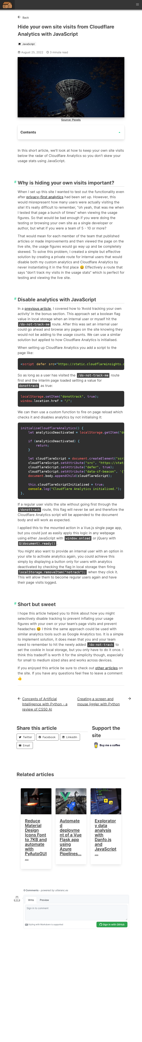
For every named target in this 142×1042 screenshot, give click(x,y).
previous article (38, 308)
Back (26, 17)
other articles (106, 668)
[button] (137, 4)
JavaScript (28, 44)
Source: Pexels (71, 119)
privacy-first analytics (44, 197)
